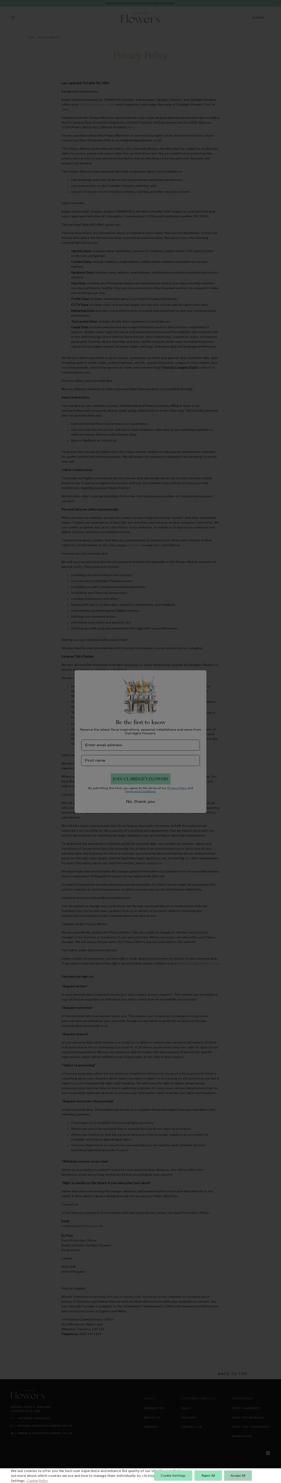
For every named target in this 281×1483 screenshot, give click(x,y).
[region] (140, 1475)
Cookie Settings (173, 1475)
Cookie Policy (37, 1480)
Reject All (208, 1475)
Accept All (238, 1475)
